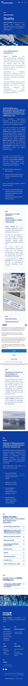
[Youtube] (6, 669)
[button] (26, 325)
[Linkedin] (3, 669)
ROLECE (6, 553)
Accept (14, 351)
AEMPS (7, 266)
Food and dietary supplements (12, 526)
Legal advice (20, 361)
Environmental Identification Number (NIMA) (11, 544)
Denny (14, 355)
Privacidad (15, 361)
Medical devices (8, 549)
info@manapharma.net (8, 666)
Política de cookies (8, 361)
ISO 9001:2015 (8, 560)
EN (25, 2)
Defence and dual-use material (12, 536)
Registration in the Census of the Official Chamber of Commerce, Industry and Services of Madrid (12, 531)
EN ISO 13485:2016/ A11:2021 (12, 564)
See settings (14, 359)
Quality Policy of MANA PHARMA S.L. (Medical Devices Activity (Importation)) (13, 585)
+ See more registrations (22, 474)
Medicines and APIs (9, 540)
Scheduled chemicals (9, 556)
